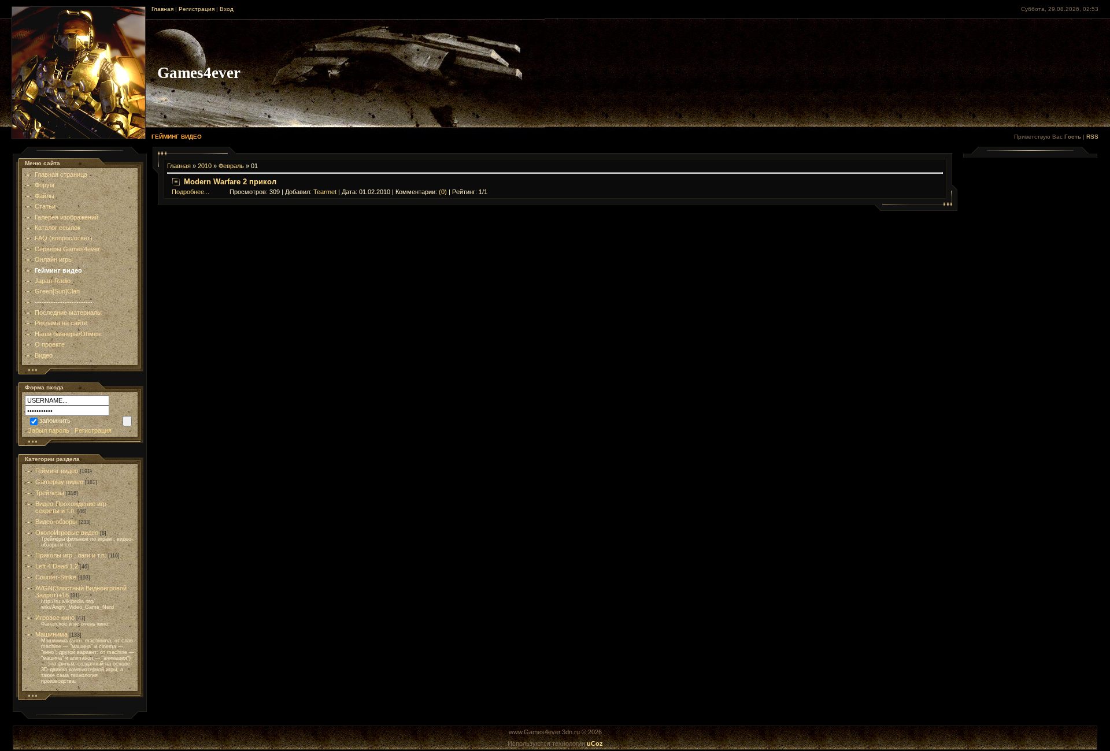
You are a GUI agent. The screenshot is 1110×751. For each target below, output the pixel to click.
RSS (1092, 136)
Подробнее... (190, 191)
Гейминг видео (56, 470)
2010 (205, 165)
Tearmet (324, 191)
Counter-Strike (55, 577)
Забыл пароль (48, 430)
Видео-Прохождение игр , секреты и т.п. (72, 507)
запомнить (55, 420)
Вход (227, 9)
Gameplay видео (59, 481)
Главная (162, 9)
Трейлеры (49, 492)
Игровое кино (55, 617)
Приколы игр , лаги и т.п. (70, 555)
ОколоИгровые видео (66, 532)
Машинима (51, 634)
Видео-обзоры (56, 521)
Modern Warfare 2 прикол (230, 181)
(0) (443, 191)
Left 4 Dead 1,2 (56, 566)
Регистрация (196, 9)
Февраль (231, 165)
